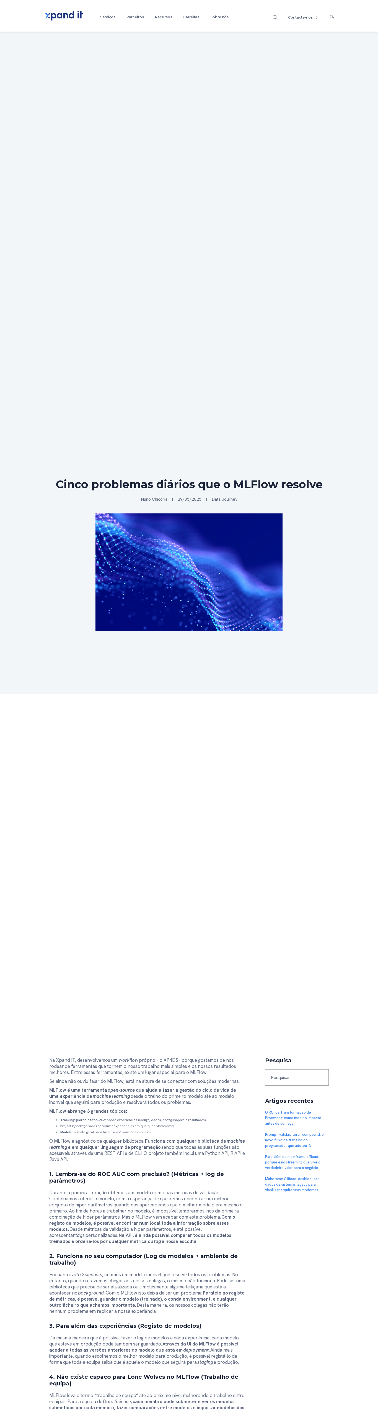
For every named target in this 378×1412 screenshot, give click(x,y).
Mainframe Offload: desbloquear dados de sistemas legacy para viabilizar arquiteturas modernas (292, 1184)
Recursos (163, 17)
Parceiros (135, 17)
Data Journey (224, 499)
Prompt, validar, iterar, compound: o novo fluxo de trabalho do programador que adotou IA (294, 1140)
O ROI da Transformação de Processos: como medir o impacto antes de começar (293, 1118)
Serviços (107, 17)
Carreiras (191, 17)
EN (332, 17)
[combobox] (296, 1077)
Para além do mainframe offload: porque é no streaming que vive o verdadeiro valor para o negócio (292, 1162)
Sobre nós (219, 17)
